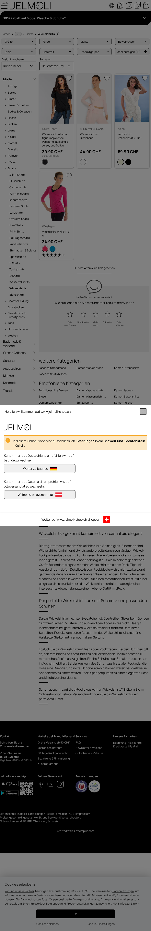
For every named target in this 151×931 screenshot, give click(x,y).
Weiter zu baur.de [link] (35, 468)
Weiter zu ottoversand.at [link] (35, 494)
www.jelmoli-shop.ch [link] (72, 519)
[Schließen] (143, 411)
